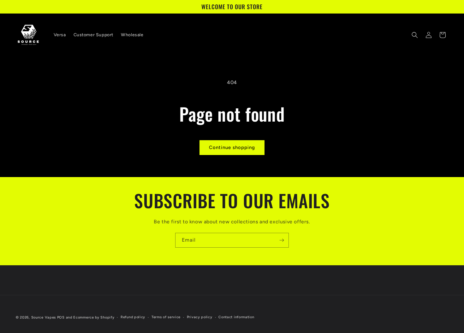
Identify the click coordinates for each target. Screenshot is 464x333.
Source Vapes (43, 317)
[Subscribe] (282, 240)
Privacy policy (199, 317)
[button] (415, 35)
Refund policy (133, 317)
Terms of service (166, 317)
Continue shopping (232, 147)
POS (61, 317)
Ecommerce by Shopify (93, 317)
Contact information (236, 317)
